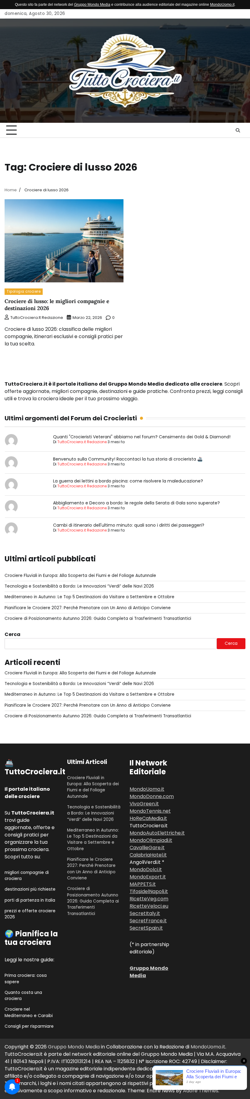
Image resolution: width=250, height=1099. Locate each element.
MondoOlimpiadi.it (151, 840)
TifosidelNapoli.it (149, 891)
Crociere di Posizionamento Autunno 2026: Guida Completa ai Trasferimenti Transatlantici (98, 618)
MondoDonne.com (152, 796)
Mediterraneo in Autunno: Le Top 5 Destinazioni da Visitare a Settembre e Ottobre (89, 597)
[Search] (237, 130)
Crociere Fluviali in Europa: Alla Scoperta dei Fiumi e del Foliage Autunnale (80, 575)
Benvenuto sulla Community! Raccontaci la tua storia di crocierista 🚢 (127, 459)
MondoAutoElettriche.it (157, 832)
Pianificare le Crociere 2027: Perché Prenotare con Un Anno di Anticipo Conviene (88, 608)
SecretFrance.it (148, 920)
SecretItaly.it (145, 913)
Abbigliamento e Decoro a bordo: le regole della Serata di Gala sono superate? (136, 503)
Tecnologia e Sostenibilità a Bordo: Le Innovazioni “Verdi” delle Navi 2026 (79, 586)
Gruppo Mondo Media (92, 4)
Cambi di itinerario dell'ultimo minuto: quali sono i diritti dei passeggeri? (128, 525)
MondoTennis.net (150, 811)
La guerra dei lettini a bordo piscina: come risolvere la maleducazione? (128, 481)
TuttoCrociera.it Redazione (36, 317)
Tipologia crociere (24, 291)
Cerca (12, 634)
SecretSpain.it (146, 927)
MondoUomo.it (222, 4)
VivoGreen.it (144, 803)
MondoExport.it (148, 876)
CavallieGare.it (147, 847)
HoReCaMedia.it (148, 818)
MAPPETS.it (143, 884)
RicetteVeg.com (149, 898)
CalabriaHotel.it (148, 854)
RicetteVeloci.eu (149, 906)
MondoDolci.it (146, 869)
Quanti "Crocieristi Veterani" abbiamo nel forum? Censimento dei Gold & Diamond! (141, 437)
